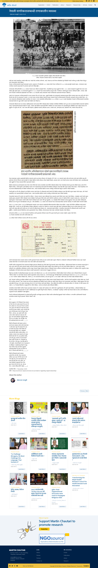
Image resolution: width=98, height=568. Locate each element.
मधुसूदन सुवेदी (56, 463)
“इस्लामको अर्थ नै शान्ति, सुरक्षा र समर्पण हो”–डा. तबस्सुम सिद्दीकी (59, 420)
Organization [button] (41, 5)
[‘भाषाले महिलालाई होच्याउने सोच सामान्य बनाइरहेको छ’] (80, 408)
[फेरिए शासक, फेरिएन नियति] (19, 479)
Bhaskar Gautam (57, 500)
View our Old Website (28, 566)
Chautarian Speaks (15, 416)
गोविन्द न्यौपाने (63, 425)
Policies (38, 555)
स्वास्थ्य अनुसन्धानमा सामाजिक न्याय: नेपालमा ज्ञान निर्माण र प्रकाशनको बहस (59, 457)
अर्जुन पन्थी (34, 459)
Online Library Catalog (77, 1)
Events (65, 552)
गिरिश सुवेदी (81, 425)
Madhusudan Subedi (78, 488)
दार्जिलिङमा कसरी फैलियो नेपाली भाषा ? (37, 455)
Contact (90, 5)
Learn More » (22, 433)
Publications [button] (55, 5)
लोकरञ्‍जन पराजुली (14, 14)
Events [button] (48, 5)
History (38, 552)
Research (66, 561)
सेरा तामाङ (14, 423)
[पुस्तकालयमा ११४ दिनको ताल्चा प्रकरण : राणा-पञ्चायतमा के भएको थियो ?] (80, 443)
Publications (67, 555)
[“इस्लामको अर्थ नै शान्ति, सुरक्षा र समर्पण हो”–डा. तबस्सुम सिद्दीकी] (60, 408)
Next (87, 391)
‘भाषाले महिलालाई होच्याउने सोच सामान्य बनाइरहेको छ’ (78, 420)
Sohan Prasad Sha (36, 498)
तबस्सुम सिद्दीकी (56, 425)
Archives (85, 5)
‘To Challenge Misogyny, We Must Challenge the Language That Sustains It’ (17, 458)
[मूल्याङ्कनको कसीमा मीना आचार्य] (19, 408)
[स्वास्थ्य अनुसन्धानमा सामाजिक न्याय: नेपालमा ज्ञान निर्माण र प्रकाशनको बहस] (60, 443)
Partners (38, 558)
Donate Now (44, 529)
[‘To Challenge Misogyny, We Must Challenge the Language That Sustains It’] (19, 443)
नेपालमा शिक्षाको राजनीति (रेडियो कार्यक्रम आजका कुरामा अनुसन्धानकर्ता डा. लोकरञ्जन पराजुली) (38, 422)
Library (65, 558)
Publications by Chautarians (78, 475)
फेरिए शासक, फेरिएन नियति (17, 490)
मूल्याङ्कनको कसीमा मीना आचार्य (18, 419)
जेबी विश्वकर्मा (14, 494)
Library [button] (62, 5)
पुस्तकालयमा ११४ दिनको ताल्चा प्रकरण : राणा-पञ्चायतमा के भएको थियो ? (79, 457)
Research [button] (68, 5)
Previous (83, 391)
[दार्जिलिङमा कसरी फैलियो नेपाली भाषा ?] (39, 443)
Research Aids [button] (77, 5)
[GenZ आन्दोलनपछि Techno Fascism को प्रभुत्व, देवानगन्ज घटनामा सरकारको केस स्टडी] (39, 479)
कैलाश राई (75, 425)
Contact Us (39, 561)
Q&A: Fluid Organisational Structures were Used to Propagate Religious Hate (58, 493)
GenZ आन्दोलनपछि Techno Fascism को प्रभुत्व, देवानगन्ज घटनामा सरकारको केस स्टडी (38, 492)
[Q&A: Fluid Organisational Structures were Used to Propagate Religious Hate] (60, 479)
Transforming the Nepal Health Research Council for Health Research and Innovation (79, 481)
